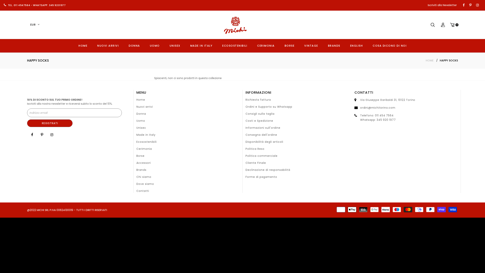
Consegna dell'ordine (261, 135)
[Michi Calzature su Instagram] (477, 5)
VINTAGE (311, 46)
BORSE (290, 46)
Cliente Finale (256, 163)
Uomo (140, 121)
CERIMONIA (266, 46)
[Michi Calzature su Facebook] (464, 5)
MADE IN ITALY (201, 46)
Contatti (142, 191)
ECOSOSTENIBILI (234, 46)
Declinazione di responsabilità (268, 170)
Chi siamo (143, 177)
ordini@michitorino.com (377, 108)
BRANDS (334, 46)
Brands (141, 170)
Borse (140, 156)
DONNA (134, 46)
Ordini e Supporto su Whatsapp (269, 107)
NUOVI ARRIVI (108, 46)
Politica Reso (255, 149)
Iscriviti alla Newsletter (442, 5)
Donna (141, 114)
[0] (454, 24)
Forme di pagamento (261, 177)
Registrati (50, 123)
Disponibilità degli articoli (264, 142)
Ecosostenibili (146, 142)
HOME (82, 46)
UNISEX (175, 46)
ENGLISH (356, 46)
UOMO (155, 46)
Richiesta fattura (258, 100)
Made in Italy (146, 135)
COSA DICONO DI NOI (390, 46)
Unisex (141, 128)
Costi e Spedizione (259, 121)
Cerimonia (144, 149)
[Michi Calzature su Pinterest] (470, 5)
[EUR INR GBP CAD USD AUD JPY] (34, 24)
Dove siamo (145, 184)
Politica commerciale (262, 156)
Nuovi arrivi (144, 107)
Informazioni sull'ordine (263, 128)
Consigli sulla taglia (260, 114)
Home (429, 60)
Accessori (143, 163)
